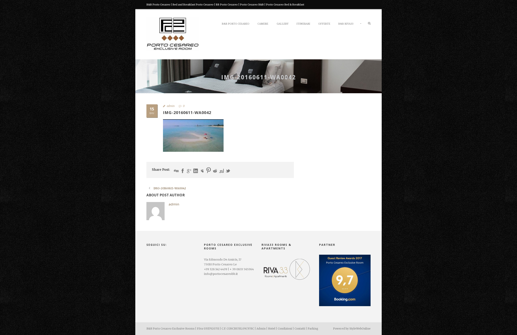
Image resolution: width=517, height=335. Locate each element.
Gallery (282, 23)
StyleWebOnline (360, 328)
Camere (262, 23)
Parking (313, 328)
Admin (261, 328)
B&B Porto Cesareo (235, 23)
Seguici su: (156, 245)
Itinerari (303, 23)
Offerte (324, 23)
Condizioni (285, 328)
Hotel (271, 328)
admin (171, 106)
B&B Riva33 (345, 23)
